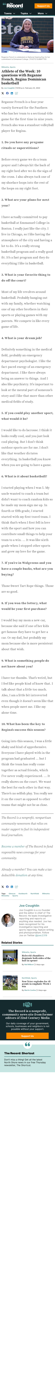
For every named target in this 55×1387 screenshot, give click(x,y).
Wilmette (5, 67)
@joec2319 (41, 935)
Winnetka (5, 896)
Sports (13, 67)
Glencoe (12, 894)
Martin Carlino (30, 990)
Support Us (43, 5)
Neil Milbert (29, 964)
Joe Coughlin (9, 88)
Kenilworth (23, 894)
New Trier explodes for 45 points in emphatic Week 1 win (36, 984)
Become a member (13, 846)
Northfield (35, 894)
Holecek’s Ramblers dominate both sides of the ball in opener (36, 958)
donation (21, 875)
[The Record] (13, 6)
